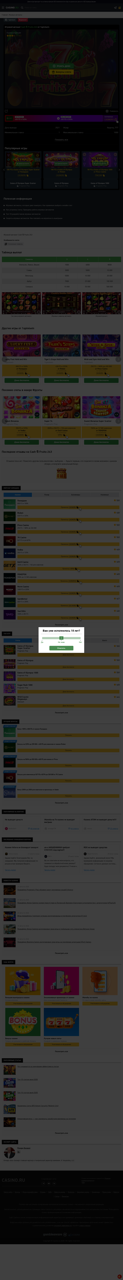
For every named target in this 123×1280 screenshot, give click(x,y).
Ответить (61, 648)
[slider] (61, 638)
